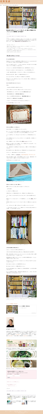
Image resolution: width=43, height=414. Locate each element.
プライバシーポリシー (30, 411)
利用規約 (25, 411)
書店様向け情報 (16, 411)
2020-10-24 (8, 388)
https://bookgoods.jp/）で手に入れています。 (29, 154)
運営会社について (21, 411)
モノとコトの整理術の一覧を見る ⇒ (12, 303)
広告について (6, 411)
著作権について (11, 411)
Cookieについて (36, 411)
